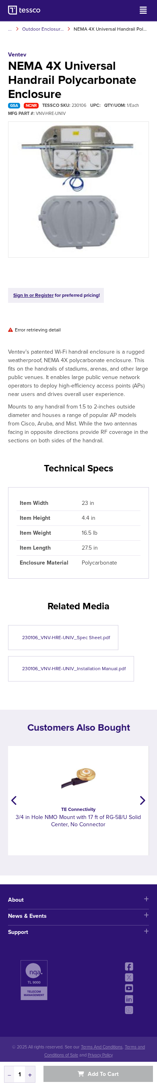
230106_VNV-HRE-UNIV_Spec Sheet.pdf (66, 637)
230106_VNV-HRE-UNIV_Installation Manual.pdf (74, 668)
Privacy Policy (100, 1055)
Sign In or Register (33, 295)
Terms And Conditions (101, 1047)
